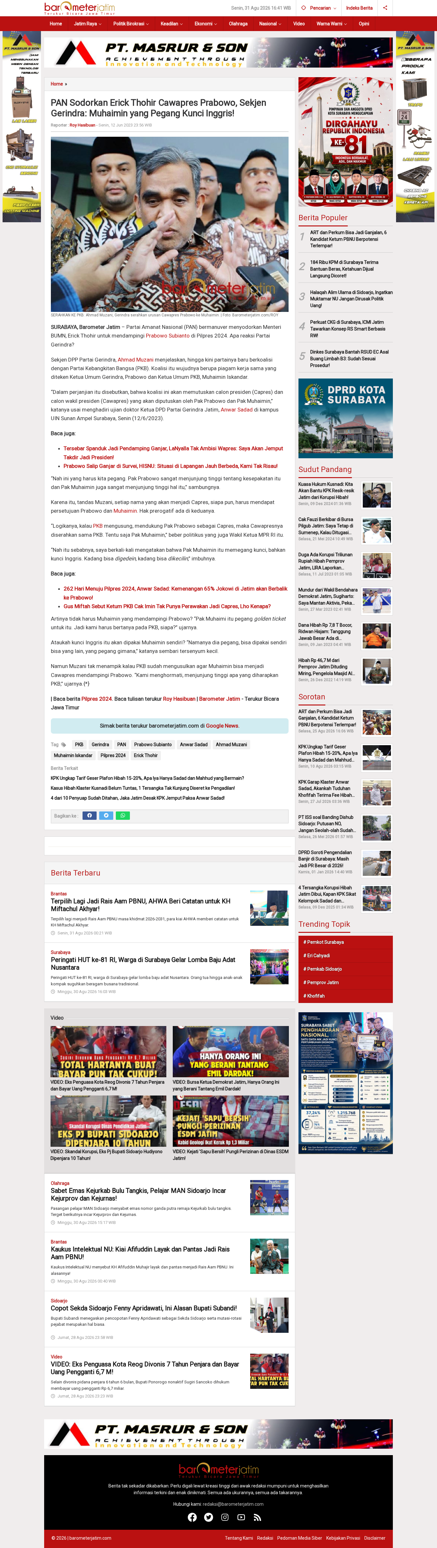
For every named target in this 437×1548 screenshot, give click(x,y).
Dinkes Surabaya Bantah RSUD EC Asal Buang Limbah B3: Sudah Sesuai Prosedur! (349, 358)
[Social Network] (385, 8)
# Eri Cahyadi (316, 955)
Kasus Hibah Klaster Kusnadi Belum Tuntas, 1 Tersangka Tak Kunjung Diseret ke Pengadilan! (143, 788)
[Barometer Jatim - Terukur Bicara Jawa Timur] (79, 7)
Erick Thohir (146, 755)
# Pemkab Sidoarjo (322, 968)
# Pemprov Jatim (321, 982)
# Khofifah (314, 995)
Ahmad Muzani (136, 359)
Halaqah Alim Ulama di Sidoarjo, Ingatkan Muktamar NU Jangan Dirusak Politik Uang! (351, 298)
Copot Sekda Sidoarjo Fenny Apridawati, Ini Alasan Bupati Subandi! (144, 1308)
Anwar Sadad (237, 409)
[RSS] (257, 1520)
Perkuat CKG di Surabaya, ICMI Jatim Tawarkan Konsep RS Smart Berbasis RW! (347, 329)
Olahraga (60, 1183)
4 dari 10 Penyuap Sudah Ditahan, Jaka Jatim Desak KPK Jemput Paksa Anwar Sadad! (138, 798)
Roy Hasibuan (179, 699)
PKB (98, 526)
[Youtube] (241, 1520)
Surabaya (60, 952)
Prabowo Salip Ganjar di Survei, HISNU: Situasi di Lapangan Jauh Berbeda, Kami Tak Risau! (171, 466)
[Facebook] (90, 815)
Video (56, 1356)
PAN (121, 744)
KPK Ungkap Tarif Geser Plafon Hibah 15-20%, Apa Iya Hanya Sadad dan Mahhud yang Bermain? (147, 778)
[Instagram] (225, 1520)
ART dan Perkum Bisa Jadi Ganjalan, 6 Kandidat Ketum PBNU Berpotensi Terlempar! (348, 239)
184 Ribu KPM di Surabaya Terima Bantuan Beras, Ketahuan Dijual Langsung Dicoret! (344, 269)
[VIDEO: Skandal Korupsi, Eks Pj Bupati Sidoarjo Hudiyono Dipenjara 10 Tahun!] (108, 1121)
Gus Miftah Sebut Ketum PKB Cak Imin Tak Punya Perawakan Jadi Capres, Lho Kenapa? (167, 606)
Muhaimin (125, 511)
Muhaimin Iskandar (73, 755)
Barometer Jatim (219, 699)
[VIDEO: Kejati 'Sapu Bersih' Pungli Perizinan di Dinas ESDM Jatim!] (231, 1121)
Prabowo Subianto (168, 335)
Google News (222, 725)
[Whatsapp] (123, 815)
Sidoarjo (59, 1300)
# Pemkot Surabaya (323, 941)
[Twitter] (106, 815)
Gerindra (100, 744)
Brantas (59, 893)
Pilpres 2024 (97, 699)
